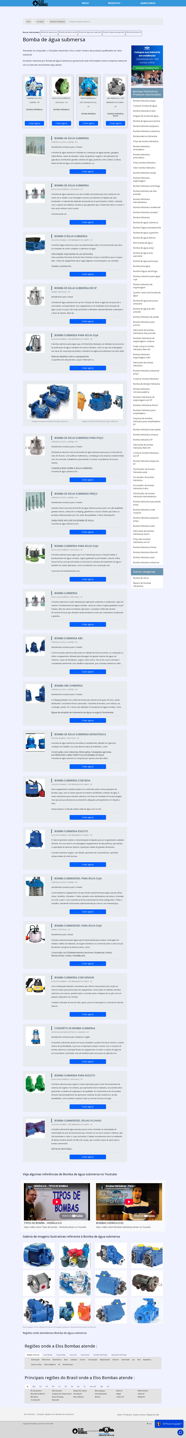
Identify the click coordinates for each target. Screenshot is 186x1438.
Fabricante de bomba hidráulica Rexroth (143, 446)
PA (108, 1386)
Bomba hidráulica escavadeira (141, 148)
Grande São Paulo (100, 1355)
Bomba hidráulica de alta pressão (145, 192)
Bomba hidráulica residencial (146, 207)
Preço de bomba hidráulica (145, 141)
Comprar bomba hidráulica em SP (146, 454)
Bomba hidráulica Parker (145, 547)
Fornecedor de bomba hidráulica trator (143, 487)
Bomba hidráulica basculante (147, 429)
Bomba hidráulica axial (143, 557)
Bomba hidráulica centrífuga (146, 186)
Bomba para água (141, 266)
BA (78, 1386)
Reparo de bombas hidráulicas (142, 584)
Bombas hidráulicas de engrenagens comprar (143, 340)
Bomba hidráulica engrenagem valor (142, 356)
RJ (27, 1386)
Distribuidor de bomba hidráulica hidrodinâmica (144, 495)
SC (59, 1386)
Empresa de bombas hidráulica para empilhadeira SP (146, 421)
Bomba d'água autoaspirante (113, 32)
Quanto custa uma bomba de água (147, 294)
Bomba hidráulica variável (145, 212)
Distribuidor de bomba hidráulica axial (144, 471)
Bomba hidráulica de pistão (146, 316)
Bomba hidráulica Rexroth (145, 552)
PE (72, 1386)
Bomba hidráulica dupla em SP (146, 462)
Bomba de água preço (49, 32)
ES (41, 1386)
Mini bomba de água (143, 242)
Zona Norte (48, 1355)
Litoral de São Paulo (119, 1355)
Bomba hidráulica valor (144, 526)
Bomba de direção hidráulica (146, 383)
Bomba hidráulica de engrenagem (142, 286)
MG (34, 1386)
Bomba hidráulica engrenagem (141, 179)
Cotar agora (34, 123)
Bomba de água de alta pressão (144, 310)
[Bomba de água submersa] (34, 86)
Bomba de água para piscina (146, 121)
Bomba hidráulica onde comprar (144, 511)
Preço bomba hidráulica (144, 162)
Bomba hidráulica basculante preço (147, 503)
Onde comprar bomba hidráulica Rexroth (143, 348)
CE (85, 1386)
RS (66, 1386)
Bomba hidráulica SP (133, 32)
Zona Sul (73, 1355)
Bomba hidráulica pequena (146, 126)
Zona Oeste (60, 1355)
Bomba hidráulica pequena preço (146, 519)
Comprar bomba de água (145, 105)
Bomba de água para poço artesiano (145, 302)
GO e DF (93, 1386)
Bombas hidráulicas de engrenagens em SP (143, 398)
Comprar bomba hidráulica (146, 378)
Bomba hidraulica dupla (144, 100)
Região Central (33, 1355)
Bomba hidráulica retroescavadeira (141, 390)
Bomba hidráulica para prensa (144, 323)
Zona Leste (85, 1355)
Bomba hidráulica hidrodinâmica (141, 201)
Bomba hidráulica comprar (145, 434)
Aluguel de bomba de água (145, 116)
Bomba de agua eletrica (144, 237)
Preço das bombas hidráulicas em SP (142, 541)
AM (101, 1386)
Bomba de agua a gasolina (145, 232)
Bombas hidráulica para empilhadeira (144, 412)
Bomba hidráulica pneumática (141, 156)
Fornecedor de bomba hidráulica (143, 479)
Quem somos (148, 3)
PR (53, 1386)
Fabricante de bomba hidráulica (143, 364)
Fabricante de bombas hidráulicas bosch (143, 532)
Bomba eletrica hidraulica (145, 136)
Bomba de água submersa (145, 222)
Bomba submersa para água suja (146, 278)
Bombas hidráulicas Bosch (145, 405)
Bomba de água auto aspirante (90, 32)
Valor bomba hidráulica (144, 167)
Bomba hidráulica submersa (146, 131)
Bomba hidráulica (141, 217)
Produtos (114, 3)
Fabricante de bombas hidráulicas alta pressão (144, 332)
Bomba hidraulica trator (144, 110)
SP (47, 1386)
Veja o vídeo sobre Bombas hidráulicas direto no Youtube (123, 1227)
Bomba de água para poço (145, 261)
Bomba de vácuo (141, 578)
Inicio (85, 3)
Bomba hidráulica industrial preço (146, 372)
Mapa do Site (153, 1414)
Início (119, 1414)
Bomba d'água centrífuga (145, 271)
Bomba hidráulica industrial (146, 562)
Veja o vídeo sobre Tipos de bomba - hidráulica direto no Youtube (55, 1227)
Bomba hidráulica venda (68, 32)
